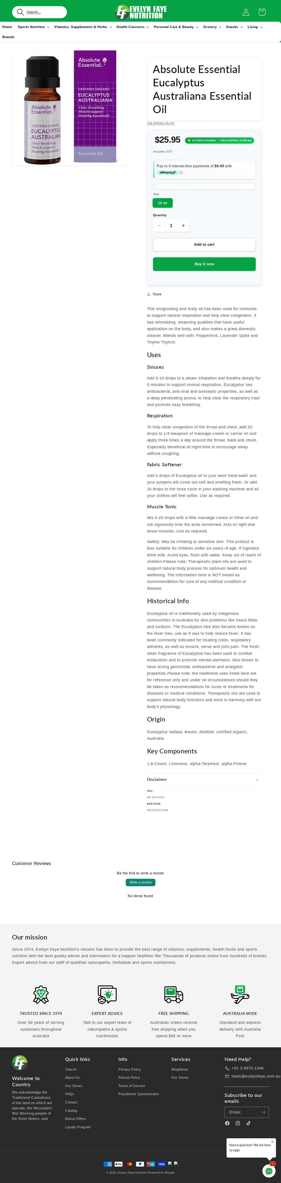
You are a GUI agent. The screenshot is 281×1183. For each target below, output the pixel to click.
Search (70, 1069)
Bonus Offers (75, 1119)
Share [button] (157, 294)
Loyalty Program (78, 1127)
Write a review (141, 882)
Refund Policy (129, 1077)
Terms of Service (131, 1085)
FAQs (69, 1094)
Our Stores (74, 1085)
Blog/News (179, 1069)
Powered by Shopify (161, 1172)
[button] (39, 12)
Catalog (71, 1110)
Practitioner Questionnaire (138, 1094)
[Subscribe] (263, 1112)
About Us (72, 1077)
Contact (71, 1102)
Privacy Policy (129, 1069)
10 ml (163, 203)
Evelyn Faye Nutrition (132, 1172)
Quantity (160, 215)
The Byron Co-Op (161, 123)
